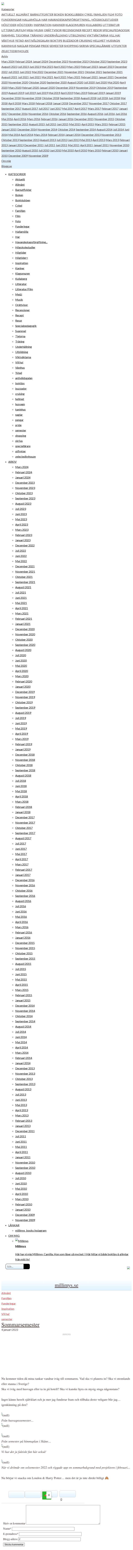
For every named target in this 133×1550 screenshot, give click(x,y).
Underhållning (56, 35)
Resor (97, 30)
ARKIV (12, 461)
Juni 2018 (114, 98)
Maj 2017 (68, 108)
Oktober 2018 (50, 98)
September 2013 (29, 140)
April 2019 (67, 92)
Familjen (100, 14)
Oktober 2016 (57, 113)
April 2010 (80, 150)
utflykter (119, 45)
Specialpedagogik (116, 30)
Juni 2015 (62, 124)
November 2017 (99, 103)
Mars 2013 (112, 140)
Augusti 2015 (37, 124)
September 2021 (113, 72)
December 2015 (84, 119)
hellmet (99, 40)
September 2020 (57, 82)
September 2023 (117, 61)
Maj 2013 (86, 140)
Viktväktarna (97, 35)
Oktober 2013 (10, 140)
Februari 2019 (96, 92)
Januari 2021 (106, 77)
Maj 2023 (47, 66)
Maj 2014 (14, 134)
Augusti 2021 (9, 77)
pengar (34, 45)
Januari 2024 (40, 61)
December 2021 (54, 72)
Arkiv (4, 56)
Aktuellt (8, 14)
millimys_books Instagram (30, 1230)
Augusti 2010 (30, 150)
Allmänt (22, 14)
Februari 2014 (56, 134)
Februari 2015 (117, 124)
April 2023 (60, 66)
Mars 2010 (94, 150)
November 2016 (38, 113)
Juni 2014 (21, 1037)
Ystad (19, 40)
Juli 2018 (102, 98)
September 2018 (70, 98)
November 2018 (31, 98)
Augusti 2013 (48, 140)
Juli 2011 (49, 145)
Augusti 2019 (16, 92)
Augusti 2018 (88, 98)
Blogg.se (6, 166)
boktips (56, 40)
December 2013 (91, 134)
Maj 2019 (54, 92)
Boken (59, 14)
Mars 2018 (28, 103)
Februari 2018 (44, 103)
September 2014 (86, 129)
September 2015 (18, 124)
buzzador (70, 40)
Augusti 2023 (9, 66)
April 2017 (80, 108)
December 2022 (25, 545)
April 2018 (14, 103)
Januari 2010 (22, 1209)
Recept (87, 30)
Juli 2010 (44, 150)
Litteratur (111, 24)
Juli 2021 (23, 77)
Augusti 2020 (75, 82)
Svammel (8, 35)
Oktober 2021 (93, 72)
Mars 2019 (80, 92)
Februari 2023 (89, 66)
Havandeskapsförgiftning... (69, 19)
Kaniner (58, 24)
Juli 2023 (23, 66)
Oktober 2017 (118, 103)
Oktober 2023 (98, 61)
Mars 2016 (33, 119)
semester (56, 45)
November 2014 (47, 129)
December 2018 (11, 98)
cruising (85, 40)
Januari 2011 (101, 145)
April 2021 (60, 77)
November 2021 (74, 72)
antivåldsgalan (37, 40)
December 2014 (27, 129)
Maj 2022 (37, 72)
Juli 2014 (118, 129)
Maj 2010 (68, 150)
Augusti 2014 (104, 129)
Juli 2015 (51, 124)
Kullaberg (94, 24)
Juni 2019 (42, 92)
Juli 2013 (62, 140)
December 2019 (65, 87)
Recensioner (71, 30)
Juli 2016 (109, 113)
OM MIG (14, 1235)
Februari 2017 (110, 108)
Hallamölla (31, 19)
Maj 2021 (47, 77)
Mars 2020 (14, 87)
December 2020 (25, 629)
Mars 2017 (94, 108)
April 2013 (98, 140)
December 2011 (34, 145)
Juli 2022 (13, 72)
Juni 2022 (25, 72)
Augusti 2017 (30, 108)
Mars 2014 (40, 134)
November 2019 (85, 87)
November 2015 (104, 119)
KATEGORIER (17, 174)
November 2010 (119, 145)
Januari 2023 (106, 66)
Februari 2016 (49, 119)
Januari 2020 (47, 87)
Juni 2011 (61, 145)
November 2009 (38, 155)
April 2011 (86, 145)
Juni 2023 (35, 66)
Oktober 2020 (37, 82)
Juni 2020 (101, 82)
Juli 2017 (44, 108)
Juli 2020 (89, 82)
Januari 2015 (9, 129)
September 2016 (77, 113)
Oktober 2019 (104, 87)
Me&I (30, 30)
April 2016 (20, 119)
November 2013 (111, 134)
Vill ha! (114, 35)
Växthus (7, 40)
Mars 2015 (101, 124)
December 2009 (18, 155)
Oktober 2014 (66, 129)
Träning (36, 35)
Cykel (88, 14)
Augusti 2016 (95, 113)
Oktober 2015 (24, 953)
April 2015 (87, 124)
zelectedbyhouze (15, 51)
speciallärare (100, 45)
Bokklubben (74, 14)
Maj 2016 (7, 119)
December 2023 (58, 61)
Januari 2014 (73, 134)
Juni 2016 (121, 113)
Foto (118, 14)
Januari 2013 (16, 145)
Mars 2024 (8, 61)
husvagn (113, 40)
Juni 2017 (55, 108)
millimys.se (66, 1284)
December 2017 (78, 103)
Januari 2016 (66, 119)
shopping (71, 45)
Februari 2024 (23, 61)
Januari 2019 (113, 92)
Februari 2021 (89, 77)
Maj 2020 (113, 82)
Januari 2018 (60, 103)
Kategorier (7, 9)
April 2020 (21, 671)
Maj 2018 (21, 791)
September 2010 (11, 150)
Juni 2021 (35, 77)
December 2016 (18, 113)
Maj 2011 (73, 145)
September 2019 (25, 707)
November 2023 (78, 61)
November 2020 (18, 82)
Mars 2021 (73, 77)
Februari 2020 (30, 87)
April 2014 (27, 134)
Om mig (6, 160)
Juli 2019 (30, 92)
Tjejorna (22, 35)
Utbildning (77, 35)
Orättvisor (53, 30)
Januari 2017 (22, 874)
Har (44, 19)
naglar (22, 45)
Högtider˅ (25, 24)
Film (111, 14)
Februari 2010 (110, 150)
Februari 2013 (23, 1120)
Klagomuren (75, 24)
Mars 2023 (73, 66)
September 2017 (11, 108)
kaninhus (8, 45)
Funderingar (11, 19)
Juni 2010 (55, 150)
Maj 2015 (75, 124)
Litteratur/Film (13, 30)
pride (45, 45)
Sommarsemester (20, 1324)
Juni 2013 (73, 140)
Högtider (8, 24)
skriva (84, 45)
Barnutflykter (41, 14)
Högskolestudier (104, 19)
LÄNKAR (13, 1225)
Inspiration (43, 24)
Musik (38, 30)
